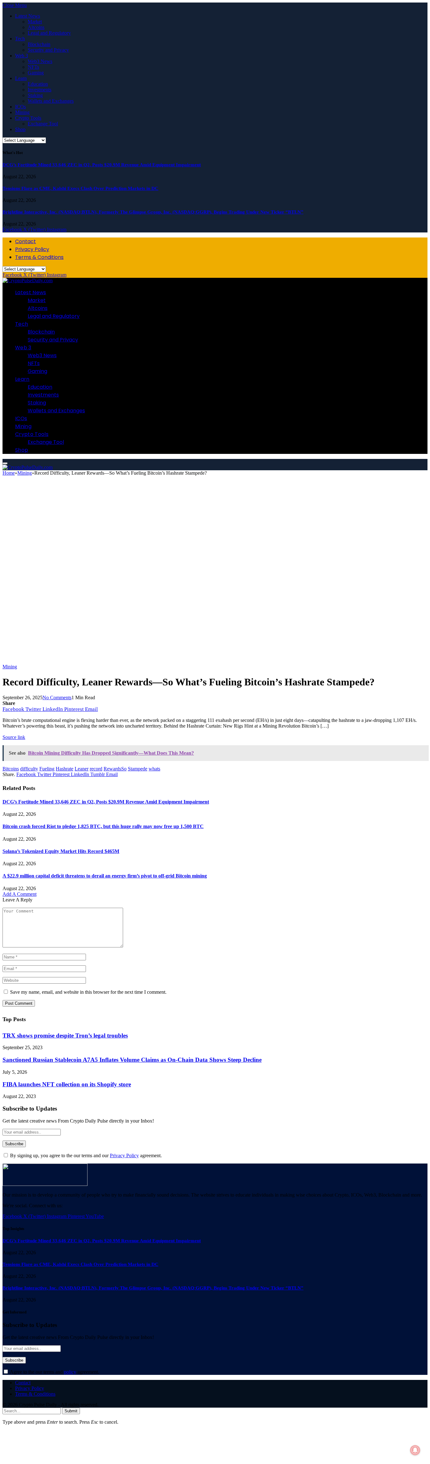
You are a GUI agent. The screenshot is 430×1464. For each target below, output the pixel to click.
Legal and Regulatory (49, 33)
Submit (71, 1411)
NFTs (33, 67)
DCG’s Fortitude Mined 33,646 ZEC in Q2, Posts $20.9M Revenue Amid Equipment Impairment (102, 164)
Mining (22, 112)
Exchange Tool (43, 123)
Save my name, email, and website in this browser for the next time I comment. (88, 992)
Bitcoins (11, 768)
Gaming (36, 72)
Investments (39, 89)
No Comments (56, 697)
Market (35, 21)
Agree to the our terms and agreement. (54, 1372)
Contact (25, 241)
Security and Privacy (48, 50)
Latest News (27, 16)
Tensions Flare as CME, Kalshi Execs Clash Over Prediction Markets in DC (80, 188)
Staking (35, 95)
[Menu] (5, 463)
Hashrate (64, 768)
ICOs (20, 106)
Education (38, 84)
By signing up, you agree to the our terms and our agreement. (85, 1155)
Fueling (46, 768)
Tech (20, 38)
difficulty (29, 768)
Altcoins (36, 27)
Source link (14, 737)
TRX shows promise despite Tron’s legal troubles (65, 1035)
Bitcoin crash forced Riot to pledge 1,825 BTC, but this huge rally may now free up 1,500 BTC (103, 826)
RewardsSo (115, 768)
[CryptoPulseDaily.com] (28, 280)
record (96, 768)
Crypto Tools (28, 118)
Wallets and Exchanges (51, 101)
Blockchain (39, 44)
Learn (21, 78)
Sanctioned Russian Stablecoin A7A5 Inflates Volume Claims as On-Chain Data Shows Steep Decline (132, 1059)
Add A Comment (20, 894)
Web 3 (21, 55)
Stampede (137, 768)
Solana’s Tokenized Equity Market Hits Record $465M (61, 851)
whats (154, 768)
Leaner (81, 768)
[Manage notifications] (415, 1450)
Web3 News (40, 61)
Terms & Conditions (39, 257)
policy (70, 1372)
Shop (20, 129)
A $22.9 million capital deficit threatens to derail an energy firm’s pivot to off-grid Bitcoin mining (105, 875)
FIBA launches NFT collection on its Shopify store (67, 1084)
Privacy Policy (32, 249)
